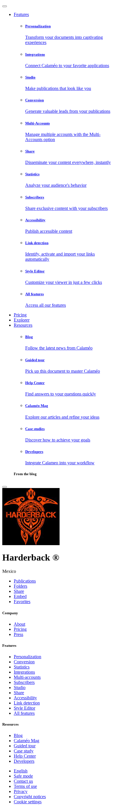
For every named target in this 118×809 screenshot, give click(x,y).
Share (19, 692)
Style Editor (24, 708)
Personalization (27, 656)
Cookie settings (28, 801)
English (20, 770)
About (19, 624)
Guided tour (25, 745)
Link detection (27, 702)
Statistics (22, 667)
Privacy (20, 791)
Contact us (23, 781)
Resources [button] (23, 325)
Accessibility (25, 697)
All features (24, 713)
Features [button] (21, 14)
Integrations (24, 672)
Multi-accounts (27, 677)
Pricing (20, 314)
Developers (24, 761)
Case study (24, 750)
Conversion (24, 661)
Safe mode (23, 776)
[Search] (4, 487)
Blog (18, 735)
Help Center (25, 756)
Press (18, 634)
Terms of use (25, 786)
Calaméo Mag (26, 740)
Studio (19, 687)
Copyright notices (30, 796)
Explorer (22, 320)
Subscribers (24, 682)
